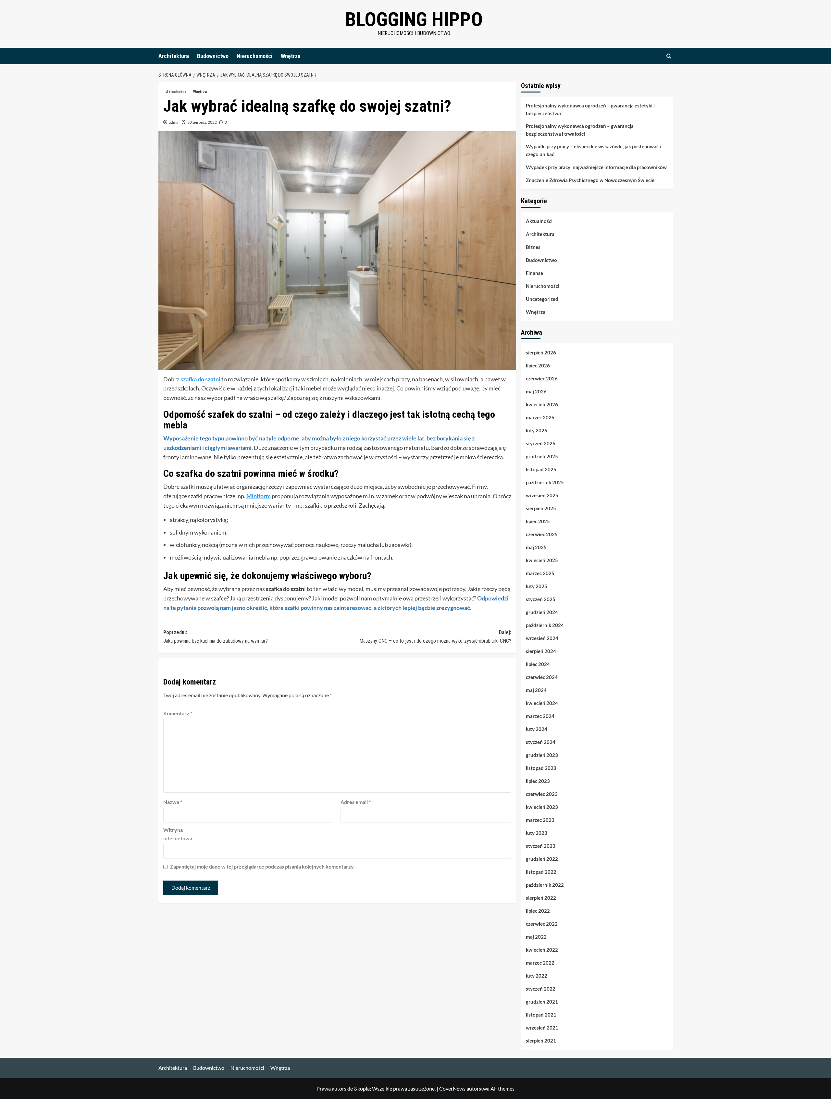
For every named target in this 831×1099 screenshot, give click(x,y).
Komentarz (177, 713)
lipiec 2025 (538, 521)
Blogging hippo (414, 19)
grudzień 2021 (542, 1002)
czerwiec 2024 (542, 677)
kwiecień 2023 (542, 807)
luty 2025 (536, 586)
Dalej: (435, 636)
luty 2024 (536, 729)
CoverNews (452, 1088)
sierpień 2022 (541, 898)
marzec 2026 (540, 417)
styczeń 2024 (540, 742)
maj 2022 (536, 937)
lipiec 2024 (538, 664)
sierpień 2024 (541, 651)
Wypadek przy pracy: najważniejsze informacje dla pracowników (596, 167)
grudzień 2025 (542, 456)
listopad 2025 (541, 469)
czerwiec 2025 (542, 534)
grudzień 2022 (542, 859)
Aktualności (176, 92)
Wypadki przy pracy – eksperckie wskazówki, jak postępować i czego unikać (593, 150)
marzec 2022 (540, 963)
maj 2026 (536, 391)
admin (174, 122)
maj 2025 (536, 547)
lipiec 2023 (538, 781)
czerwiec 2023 (542, 794)
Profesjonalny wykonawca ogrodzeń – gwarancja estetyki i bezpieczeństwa (590, 109)
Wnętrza (291, 56)
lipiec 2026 (538, 365)
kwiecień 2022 (542, 950)
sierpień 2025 (541, 508)
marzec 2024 (540, 716)
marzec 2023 (540, 820)
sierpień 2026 (541, 352)
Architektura (173, 56)
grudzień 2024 (542, 612)
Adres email (356, 802)
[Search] (669, 56)
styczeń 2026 (540, 443)
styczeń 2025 (540, 599)
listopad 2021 (541, 1015)
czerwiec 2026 (542, 378)
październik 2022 (545, 885)
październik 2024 (545, 625)
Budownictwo (213, 56)
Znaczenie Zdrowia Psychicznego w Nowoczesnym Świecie (590, 180)
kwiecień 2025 (542, 560)
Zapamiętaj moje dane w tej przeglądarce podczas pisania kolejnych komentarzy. (262, 866)
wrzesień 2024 (542, 638)
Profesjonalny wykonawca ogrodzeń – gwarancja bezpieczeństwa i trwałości (580, 130)
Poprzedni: (215, 636)
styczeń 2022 (540, 989)
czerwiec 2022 (542, 924)
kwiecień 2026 (542, 404)
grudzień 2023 (542, 755)
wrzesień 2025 (542, 495)
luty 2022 (536, 976)
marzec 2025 (540, 573)
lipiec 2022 (538, 911)
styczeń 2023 (540, 846)
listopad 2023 (541, 768)
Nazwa (172, 802)
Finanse (534, 273)
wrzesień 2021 (542, 1028)
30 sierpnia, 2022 (202, 122)
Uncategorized (542, 299)
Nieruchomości (255, 56)
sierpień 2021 (541, 1040)
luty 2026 (536, 430)
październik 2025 (545, 482)
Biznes (533, 247)
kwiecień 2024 (542, 703)
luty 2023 (536, 833)
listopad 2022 (541, 872)
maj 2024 (536, 690)
